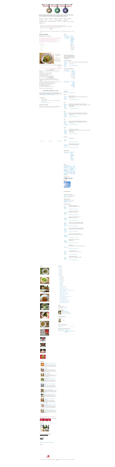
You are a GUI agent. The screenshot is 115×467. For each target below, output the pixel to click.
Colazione (65, 167)
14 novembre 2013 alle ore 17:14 (46, 102)
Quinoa (67, 200)
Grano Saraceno (66, 168)
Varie (71, 173)
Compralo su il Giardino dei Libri (73, 65)
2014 (43, 359)
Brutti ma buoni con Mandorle (64, 301)
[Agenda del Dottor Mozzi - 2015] (61, 330)
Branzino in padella (62, 291)
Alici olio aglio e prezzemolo (64, 297)
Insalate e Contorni (45, 302)
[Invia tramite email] (54, 93)
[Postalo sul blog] (55, 93)
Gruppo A (46, 94)
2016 (60, 269)
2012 (43, 347)
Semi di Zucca (66, 201)
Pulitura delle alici (62, 295)
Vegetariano (66, 174)
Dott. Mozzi (59, 21)
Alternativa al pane (67, 166)
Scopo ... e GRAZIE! (70, 21)
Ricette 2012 (50, 18)
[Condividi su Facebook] (56, 93)
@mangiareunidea (67, 165)
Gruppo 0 (43, 94)
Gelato (74, 167)
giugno (61, 284)
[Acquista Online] (69, 92)
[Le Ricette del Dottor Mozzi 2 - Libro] (67, 152)
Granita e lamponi (62, 287)
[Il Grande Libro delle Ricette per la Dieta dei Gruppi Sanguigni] (67, 35)
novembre (61, 278)
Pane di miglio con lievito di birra (49, 409)
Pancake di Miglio (46, 373)
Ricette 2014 (60, 18)
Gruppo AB (49, 94)
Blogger (57, 460)
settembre (61, 280)
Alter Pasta (69, 18)
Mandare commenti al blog (43, 21)
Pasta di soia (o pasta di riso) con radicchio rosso (67, 290)
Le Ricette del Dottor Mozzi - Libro (73, 85)
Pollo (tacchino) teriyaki (63, 286)
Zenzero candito (71, 200)
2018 (60, 267)
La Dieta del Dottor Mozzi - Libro (73, 72)
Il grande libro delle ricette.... (52, 21)
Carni (71, 166)
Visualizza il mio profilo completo (66, 313)
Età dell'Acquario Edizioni (72, 44)
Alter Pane (65, 18)
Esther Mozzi (73, 81)
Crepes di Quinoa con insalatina (64, 302)
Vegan (74, 173)
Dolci (69, 167)
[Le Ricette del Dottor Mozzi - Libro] (74, 87)
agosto (61, 281)
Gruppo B (52, 94)
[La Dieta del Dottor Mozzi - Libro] (67, 71)
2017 (60, 268)
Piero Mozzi (73, 70)
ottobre (61, 279)
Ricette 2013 (55, 18)
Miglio (65, 200)
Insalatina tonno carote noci (64, 292)
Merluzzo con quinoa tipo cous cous (49, 394)
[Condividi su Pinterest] (57, 93)
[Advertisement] (50, 133)
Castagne (73, 166)
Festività (71, 167)
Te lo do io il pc (60, 326)
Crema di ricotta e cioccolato (48, 389)
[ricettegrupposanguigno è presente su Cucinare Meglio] (48, 457)
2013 (43, 353)
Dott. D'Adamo (64, 21)
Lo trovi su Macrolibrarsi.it (73, 50)
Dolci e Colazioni (44, 292)
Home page (41, 18)
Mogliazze (73, 86)
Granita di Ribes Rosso (63, 298)
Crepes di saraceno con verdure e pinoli (65, 296)
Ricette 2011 (46, 18)
